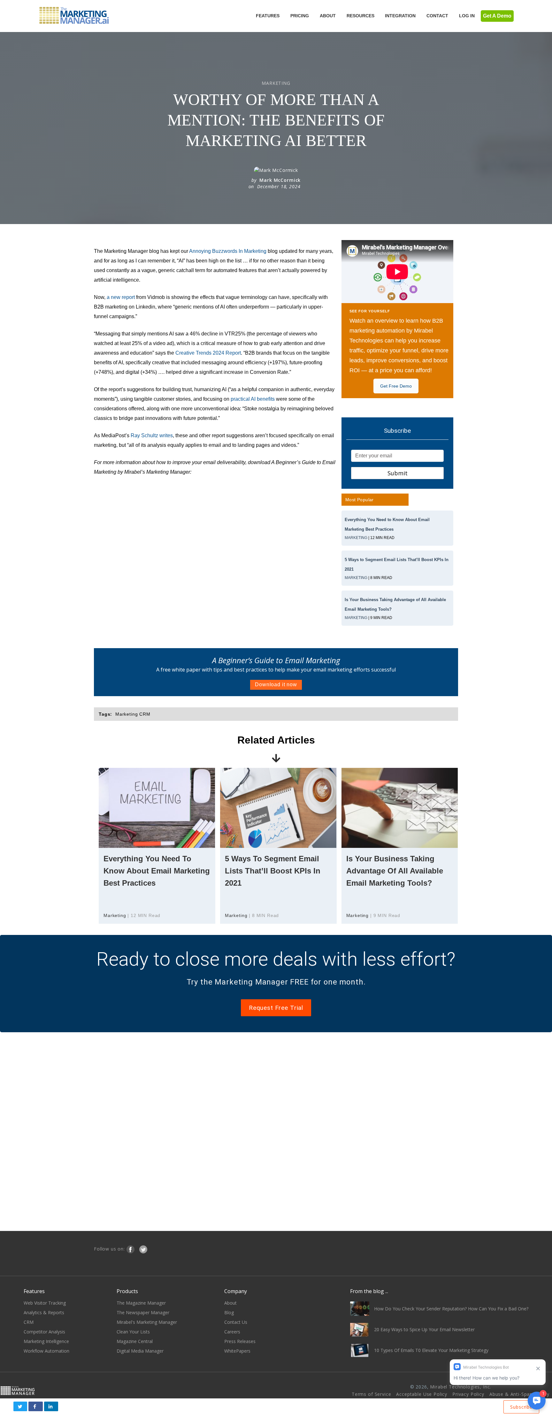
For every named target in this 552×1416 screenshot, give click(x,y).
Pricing (299, 15)
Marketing (356, 537)
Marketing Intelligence (46, 1341)
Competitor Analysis (44, 1332)
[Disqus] (276, 1130)
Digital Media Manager (140, 1351)
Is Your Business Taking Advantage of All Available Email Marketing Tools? (394, 871)
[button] (20, 1406)
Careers (232, 1332)
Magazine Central (135, 1341)
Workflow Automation (46, 1351)
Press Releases (240, 1341)
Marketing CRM (132, 714)
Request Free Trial (276, 1007)
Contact (437, 15)
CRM (29, 1322)
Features (268, 15)
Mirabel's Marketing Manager (147, 1322)
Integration (400, 15)
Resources (360, 15)
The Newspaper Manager (143, 1312)
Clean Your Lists (133, 1332)
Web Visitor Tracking (45, 1303)
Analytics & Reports (44, 1312)
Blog (229, 1312)
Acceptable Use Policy (421, 1394)
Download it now (276, 684)
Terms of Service (371, 1394)
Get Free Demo (396, 386)
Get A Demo (497, 16)
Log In (467, 15)
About (328, 15)
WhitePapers (237, 1351)
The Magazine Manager (141, 1303)
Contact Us (235, 1322)
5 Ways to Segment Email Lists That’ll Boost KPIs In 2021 (272, 871)
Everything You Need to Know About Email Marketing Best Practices (156, 871)
